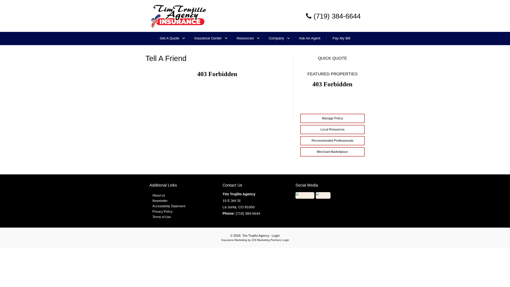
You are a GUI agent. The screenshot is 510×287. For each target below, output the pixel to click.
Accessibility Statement (168, 206)
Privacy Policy (162, 211)
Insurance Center (208, 38)
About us (158, 195)
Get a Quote (169, 38)
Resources (245, 38)
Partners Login (280, 240)
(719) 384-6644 (248, 213)
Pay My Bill (341, 38)
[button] (332, 118)
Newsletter (160, 200)
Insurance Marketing (234, 240)
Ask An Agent (309, 38)
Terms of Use (161, 217)
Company (276, 38)
